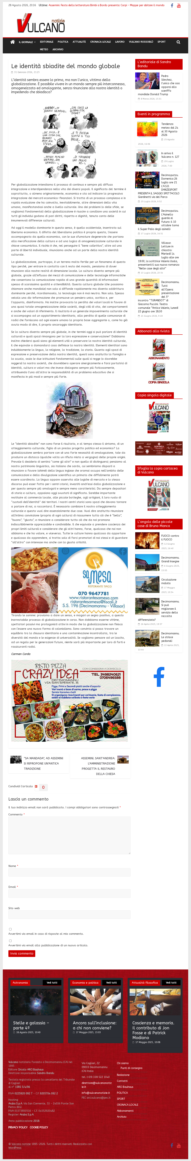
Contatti (122, 1081)
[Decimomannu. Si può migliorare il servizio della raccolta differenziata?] (147, 600)
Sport (162, 41)
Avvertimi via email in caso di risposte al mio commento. (46, 933)
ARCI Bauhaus (125, 1087)
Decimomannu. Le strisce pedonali (170, 637)
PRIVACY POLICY (18, 1127)
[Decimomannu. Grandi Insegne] (147, 556)
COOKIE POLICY (39, 1127)
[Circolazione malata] (147, 578)
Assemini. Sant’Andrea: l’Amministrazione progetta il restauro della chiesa (98, 766)
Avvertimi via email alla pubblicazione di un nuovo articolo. (48, 945)
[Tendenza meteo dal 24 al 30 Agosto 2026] (147, 122)
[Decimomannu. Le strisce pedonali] (147, 632)
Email (13, 887)
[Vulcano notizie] (12, 42)
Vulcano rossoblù (141, 41)
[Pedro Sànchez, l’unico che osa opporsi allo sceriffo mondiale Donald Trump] (147, 74)
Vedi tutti (52, 982)
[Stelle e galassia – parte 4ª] (35, 990)
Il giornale (26, 42)
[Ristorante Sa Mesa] (69, 549)
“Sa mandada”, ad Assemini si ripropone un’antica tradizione (43, 763)
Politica (63, 41)
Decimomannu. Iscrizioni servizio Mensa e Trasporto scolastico (87, 7)
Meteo (44, 49)
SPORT (121, 1099)
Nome (13, 866)
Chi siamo (123, 1063)
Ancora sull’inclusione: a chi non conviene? (95, 1025)
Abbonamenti (125, 1110)
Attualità (79, 41)
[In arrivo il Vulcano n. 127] (147, 152)
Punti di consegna (131, 1068)
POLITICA (122, 1093)
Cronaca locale (100, 41)
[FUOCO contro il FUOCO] (147, 534)
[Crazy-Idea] (69, 662)
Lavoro (120, 41)
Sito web (14, 908)
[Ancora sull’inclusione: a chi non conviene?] (95, 990)
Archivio (58, 49)
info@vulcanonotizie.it (96, 1093)
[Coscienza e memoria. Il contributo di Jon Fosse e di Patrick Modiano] (155, 990)
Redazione (123, 1075)
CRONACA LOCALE (127, 1104)
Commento (16, 814)
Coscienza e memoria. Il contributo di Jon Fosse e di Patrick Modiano (153, 1030)
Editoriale (46, 41)
